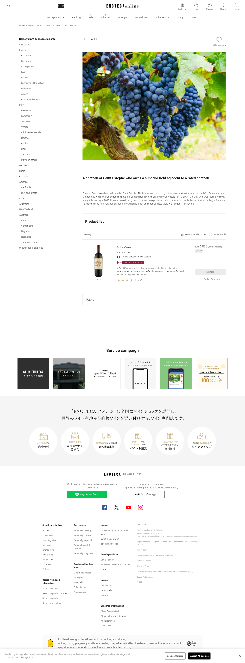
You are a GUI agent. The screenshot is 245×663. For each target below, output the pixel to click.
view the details (139, 274)
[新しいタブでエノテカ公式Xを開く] (116, 507)
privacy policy (142, 550)
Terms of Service (144, 561)
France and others (30, 99)
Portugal (23, 176)
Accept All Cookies (199, 656)
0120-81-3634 (156, 530)
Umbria (25, 138)
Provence (26, 88)
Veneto (24, 127)
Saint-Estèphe (144, 256)
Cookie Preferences (145, 577)
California (26, 187)
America (23, 182)
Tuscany (25, 121)
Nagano (25, 231)
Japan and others (30, 242)
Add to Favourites (212, 279)
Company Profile (143, 566)
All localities (25, 44)
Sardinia (25, 154)
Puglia (24, 143)
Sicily (23, 149)
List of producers (52, 25)
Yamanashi (27, 225)
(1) (144, 280)
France (22, 50)
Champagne (27, 66)
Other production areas (31, 247)
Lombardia (26, 116)
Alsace (24, 94)
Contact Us (141, 525)
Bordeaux (26, 55)
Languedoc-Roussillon (32, 83)
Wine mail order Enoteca (30, 25)
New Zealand (26, 209)
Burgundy (26, 61)
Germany (24, 165)
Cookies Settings (175, 656)
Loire (23, 72)
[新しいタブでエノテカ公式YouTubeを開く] (128, 507)
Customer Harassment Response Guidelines (155, 555)
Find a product (54, 17)
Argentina (24, 204)
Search (61, 6)
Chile (21, 198)
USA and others (29, 193)
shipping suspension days (186, 536)
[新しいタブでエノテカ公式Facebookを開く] (104, 507)
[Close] (239, 656)
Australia (23, 215)
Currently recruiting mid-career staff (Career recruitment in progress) (165, 571)
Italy (21, 105)
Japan (22, 220)
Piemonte (26, 110)
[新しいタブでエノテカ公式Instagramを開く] (140, 507)
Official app (150, 494)
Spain (22, 171)
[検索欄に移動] (9, 6)
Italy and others (29, 160)
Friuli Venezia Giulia (31, 132)
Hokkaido (26, 236)
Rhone (24, 77)
